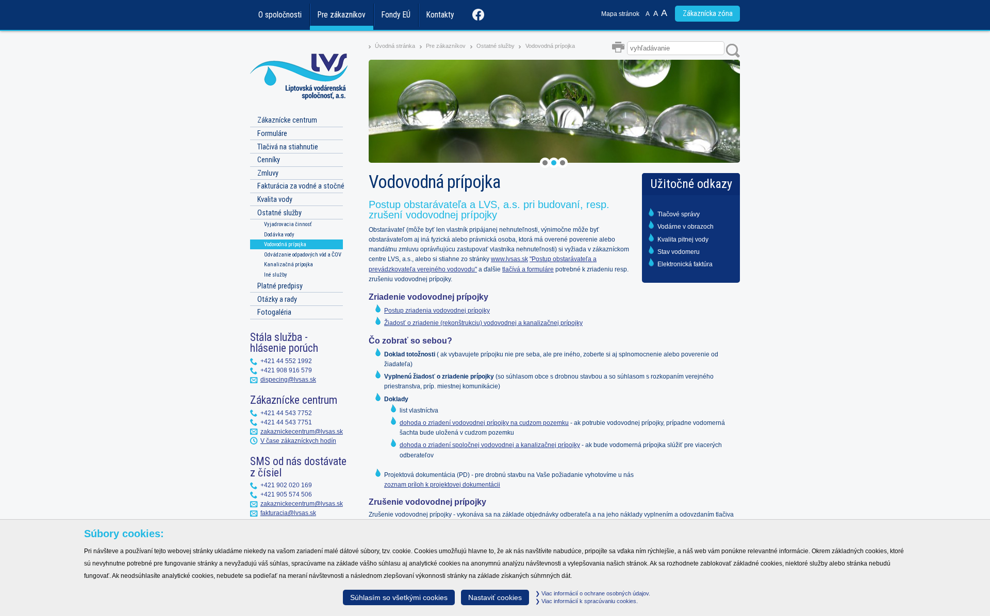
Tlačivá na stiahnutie (287, 147)
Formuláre (272, 133)
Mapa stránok (620, 14)
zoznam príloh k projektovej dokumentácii (442, 484)
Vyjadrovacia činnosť (287, 224)
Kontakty (440, 15)
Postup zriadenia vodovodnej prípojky (437, 310)
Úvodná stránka (395, 46)
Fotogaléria (274, 312)
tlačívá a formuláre (528, 269)
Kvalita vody (274, 199)
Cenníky (268, 160)
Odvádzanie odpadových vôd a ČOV (302, 254)
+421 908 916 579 (286, 370)
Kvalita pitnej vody (682, 239)
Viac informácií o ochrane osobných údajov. (595, 593)
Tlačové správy (678, 214)
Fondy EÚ (396, 15)
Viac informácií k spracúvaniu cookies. (589, 601)
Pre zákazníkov (342, 15)
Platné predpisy (280, 286)
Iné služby (275, 274)
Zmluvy (267, 173)
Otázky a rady (277, 299)
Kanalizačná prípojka (288, 264)
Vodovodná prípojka (550, 46)
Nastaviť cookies (495, 597)
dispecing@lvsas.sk (288, 379)
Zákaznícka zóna (708, 13)
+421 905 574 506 (286, 494)
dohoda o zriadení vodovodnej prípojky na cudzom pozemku (484, 422)
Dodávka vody (279, 234)
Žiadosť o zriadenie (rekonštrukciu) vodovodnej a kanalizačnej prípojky (483, 323)
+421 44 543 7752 (286, 413)
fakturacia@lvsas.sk (288, 513)
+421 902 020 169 (286, 485)
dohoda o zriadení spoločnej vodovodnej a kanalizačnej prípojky (490, 445)
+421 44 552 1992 (286, 361)
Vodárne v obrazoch (685, 226)
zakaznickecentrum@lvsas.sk (301, 431)
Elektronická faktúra (685, 264)
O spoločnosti (280, 15)
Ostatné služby (495, 46)
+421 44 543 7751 (286, 422)
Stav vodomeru (678, 251)
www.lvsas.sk (509, 259)
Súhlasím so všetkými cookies (399, 597)
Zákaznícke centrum (287, 120)
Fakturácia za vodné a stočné (300, 186)
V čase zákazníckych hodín (298, 440)
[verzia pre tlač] (619, 48)
